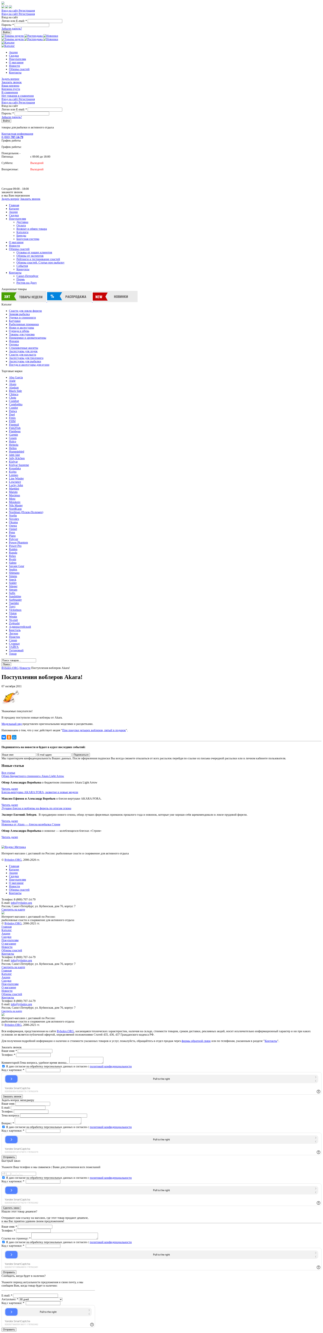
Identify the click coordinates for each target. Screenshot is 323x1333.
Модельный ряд (11, 723)
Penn (12, 532)
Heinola (13, 444)
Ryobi (12, 559)
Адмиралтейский (20, 626)
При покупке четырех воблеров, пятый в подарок (94, 730)
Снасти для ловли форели (25, 310)
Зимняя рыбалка (19, 314)
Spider (13, 583)
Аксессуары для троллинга (26, 358)
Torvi (12, 606)
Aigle (12, 380)
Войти (6, 32)
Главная (14, 205)
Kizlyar (13, 461)
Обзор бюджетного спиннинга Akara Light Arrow (32, 776)
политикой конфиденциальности (111, 1066)
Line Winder (16, 478)
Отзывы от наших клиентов (34, 252)
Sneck (12, 579)
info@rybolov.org (21, 902)
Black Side (15, 390)
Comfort (14, 401)
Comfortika (15, 404)
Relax (12, 556)
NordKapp (15, 508)
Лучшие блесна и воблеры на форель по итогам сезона (36, 808)
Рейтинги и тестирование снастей (38, 259)
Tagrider (14, 603)
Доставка (22, 222)
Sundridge (15, 596)
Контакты (15, 72)
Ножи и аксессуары (21, 327)
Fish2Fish (15, 428)
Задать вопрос (10, 78)
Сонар (13, 640)
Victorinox (15, 609)
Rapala (13, 552)
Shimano (14, 572)
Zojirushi (14, 623)
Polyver (13, 539)
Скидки (14, 55)
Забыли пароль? (11, 28)
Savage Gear (16, 566)
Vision (13, 613)
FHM (12, 421)
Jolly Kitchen (17, 458)
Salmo (12, 562)
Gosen (13, 438)
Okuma (13, 522)
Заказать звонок (11, 82)
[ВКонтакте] (3, 737)
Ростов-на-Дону (26, 282)
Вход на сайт (10, 10)
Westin (13, 616)
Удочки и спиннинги (22, 317)
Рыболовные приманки (24, 324)
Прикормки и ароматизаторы (27, 337)
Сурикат (14, 643)
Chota (12, 397)
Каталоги (22, 232)
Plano (12, 535)
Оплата (21, 225)
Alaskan (14, 387)
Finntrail (14, 424)
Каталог (14, 208)
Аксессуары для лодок (23, 351)
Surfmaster (15, 599)
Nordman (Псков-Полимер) (26, 512)
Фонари (14, 341)
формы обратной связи (196, 1041)
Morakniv (15, 502)
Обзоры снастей (19, 69)
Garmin (13, 434)
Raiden (13, 549)
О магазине (16, 62)
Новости (14, 65)
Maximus (14, 495)
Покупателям (17, 59)
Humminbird (16, 451)
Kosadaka (15, 468)
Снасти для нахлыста (22, 354)
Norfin (13, 515)
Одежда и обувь (19, 331)
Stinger (13, 586)
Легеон (13, 633)
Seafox (13, 569)
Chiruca (13, 394)
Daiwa (13, 411)
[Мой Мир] (14, 737)
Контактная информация (17, 133)
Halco (12, 441)
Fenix (12, 417)
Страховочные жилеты (23, 347)
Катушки (15, 320)
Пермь (20, 279)
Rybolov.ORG (10, 667)
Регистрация (27, 10)
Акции (13, 52)
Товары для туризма (22, 334)
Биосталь (15, 630)
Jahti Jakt (14, 454)
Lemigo (13, 475)
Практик (14, 636)
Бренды (21, 235)
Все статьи (8, 772)
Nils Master (16, 505)
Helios (13, 448)
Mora (12, 498)
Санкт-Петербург (27, 276)
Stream (13, 589)
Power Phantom (18, 542)
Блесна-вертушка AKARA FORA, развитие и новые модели (39, 792)
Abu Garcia (16, 377)
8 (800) (12, 137)
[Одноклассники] (9, 737)
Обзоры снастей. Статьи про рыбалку (40, 262)
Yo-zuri (13, 620)
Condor (13, 407)
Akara (12, 384)
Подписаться (81, 754)
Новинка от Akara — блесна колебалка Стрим (30, 824)
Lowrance (15, 481)
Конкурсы (22, 269)
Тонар (13, 653)
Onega (13, 525)
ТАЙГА (14, 647)
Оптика (14, 344)
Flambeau (15, 431)
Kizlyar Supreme (19, 465)
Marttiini (14, 488)
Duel (12, 414)
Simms (13, 576)
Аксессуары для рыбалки (25, 361)
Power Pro (15, 545)
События (22, 265)
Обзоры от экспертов (30, 255)
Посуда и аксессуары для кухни (29, 364)
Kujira (12, 471)
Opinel (13, 529)
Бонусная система (27, 239)
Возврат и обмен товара (31, 228)
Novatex (14, 519)
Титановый (16, 650)
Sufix (12, 593)
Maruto (13, 492)
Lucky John (16, 485)
